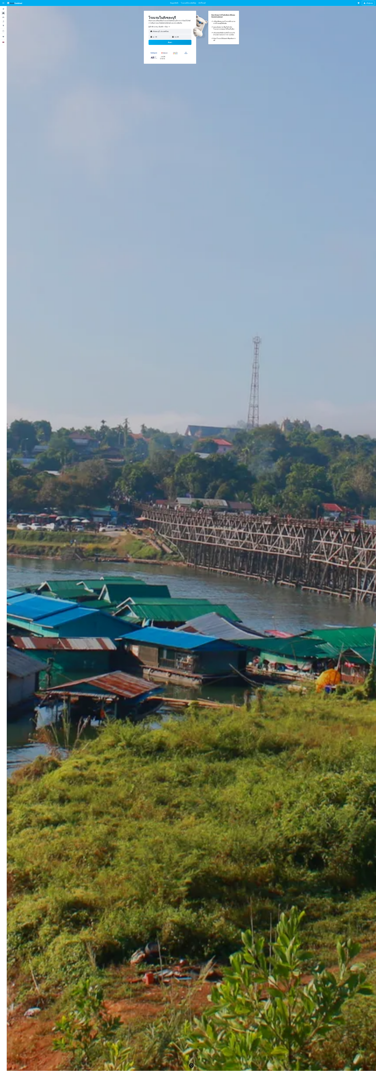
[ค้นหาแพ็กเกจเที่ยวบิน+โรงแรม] (3, 21)
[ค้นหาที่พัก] (3, 13)
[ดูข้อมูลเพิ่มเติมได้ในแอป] (3, 31)
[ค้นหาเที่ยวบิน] (3, 9)
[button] (3, 3)
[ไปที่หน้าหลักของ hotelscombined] (14, 3)
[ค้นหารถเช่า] (3, 17)
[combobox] (159, 27)
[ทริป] (3, 37)
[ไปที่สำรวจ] (3, 25)
